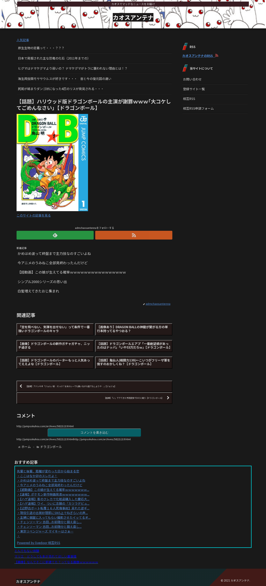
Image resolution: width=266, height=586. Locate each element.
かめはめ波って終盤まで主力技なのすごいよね (52, 480)
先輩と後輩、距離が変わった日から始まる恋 (48, 471)
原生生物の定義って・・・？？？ (41, 47)
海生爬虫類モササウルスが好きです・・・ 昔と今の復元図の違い (64, 78)
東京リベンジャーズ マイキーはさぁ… (46, 531)
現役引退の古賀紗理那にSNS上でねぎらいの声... (54, 512)
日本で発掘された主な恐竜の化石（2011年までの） (54, 58)
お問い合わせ (192, 79)
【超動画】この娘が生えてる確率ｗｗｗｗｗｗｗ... (54, 489)
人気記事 (23, 40)
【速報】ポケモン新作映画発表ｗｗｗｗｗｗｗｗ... (54, 494)
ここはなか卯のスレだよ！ (38, 475)
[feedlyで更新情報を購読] (55, 235)
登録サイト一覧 (194, 89)
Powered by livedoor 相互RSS (38, 542)
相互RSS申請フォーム (198, 108)
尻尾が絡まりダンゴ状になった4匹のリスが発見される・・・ (61, 88)
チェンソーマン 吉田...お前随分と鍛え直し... (51, 522)
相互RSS (189, 98)
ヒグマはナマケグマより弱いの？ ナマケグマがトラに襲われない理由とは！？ (73, 68)
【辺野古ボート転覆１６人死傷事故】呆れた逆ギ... (54, 508)
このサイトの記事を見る (34, 215)
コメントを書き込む (94, 432)
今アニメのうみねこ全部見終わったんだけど (51, 485)
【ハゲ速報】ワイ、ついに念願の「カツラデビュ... (54, 503)
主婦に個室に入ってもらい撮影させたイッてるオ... (55, 517)
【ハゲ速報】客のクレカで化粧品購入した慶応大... (54, 499)
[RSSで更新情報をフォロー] (133, 235)
